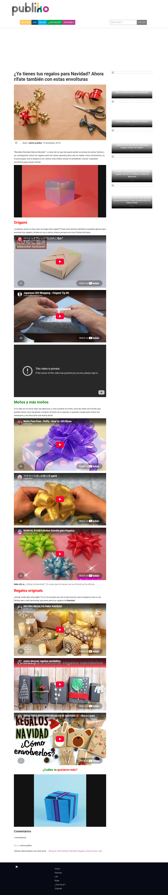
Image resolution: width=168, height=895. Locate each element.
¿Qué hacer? (54, 22)
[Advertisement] (84, 48)
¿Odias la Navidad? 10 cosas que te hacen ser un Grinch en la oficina (60, 584)
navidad (73, 851)
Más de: (23, 846)
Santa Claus (91, 851)
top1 (100, 851)
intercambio (63, 851)
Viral (132, 151)
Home (57, 869)
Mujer (42, 22)
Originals (69, 22)
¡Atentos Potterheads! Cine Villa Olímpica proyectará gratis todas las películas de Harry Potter (132, 200)
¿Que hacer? (60, 884)
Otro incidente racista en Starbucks (132, 92)
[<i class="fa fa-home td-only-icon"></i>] (18, 22)
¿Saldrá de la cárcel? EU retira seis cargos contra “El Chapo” (132, 146)
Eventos (132, 206)
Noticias (25, 22)
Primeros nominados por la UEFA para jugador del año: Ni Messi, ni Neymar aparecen (132, 174)
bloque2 (52, 851)
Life (35, 22)
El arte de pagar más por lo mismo (132, 121)
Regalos (81, 851)
